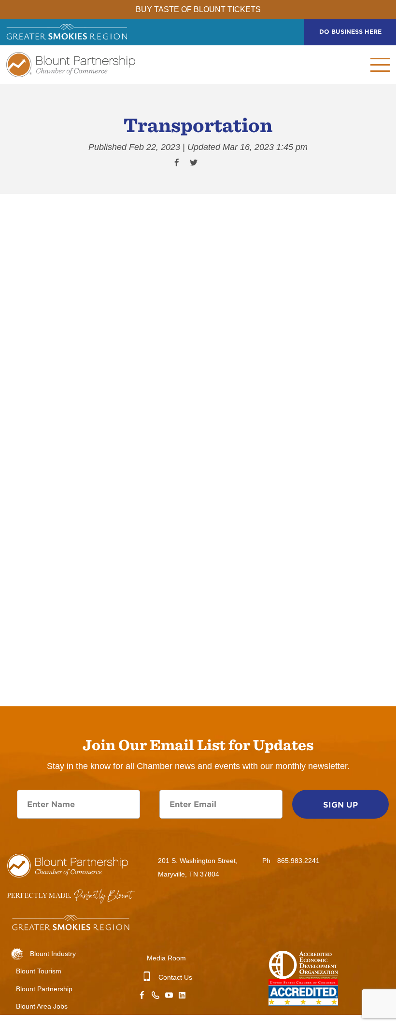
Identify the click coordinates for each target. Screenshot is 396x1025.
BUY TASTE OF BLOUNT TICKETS (198, 9)
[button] (349, 64)
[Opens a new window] (182, 996)
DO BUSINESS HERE (350, 31)
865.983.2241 (298, 860)
